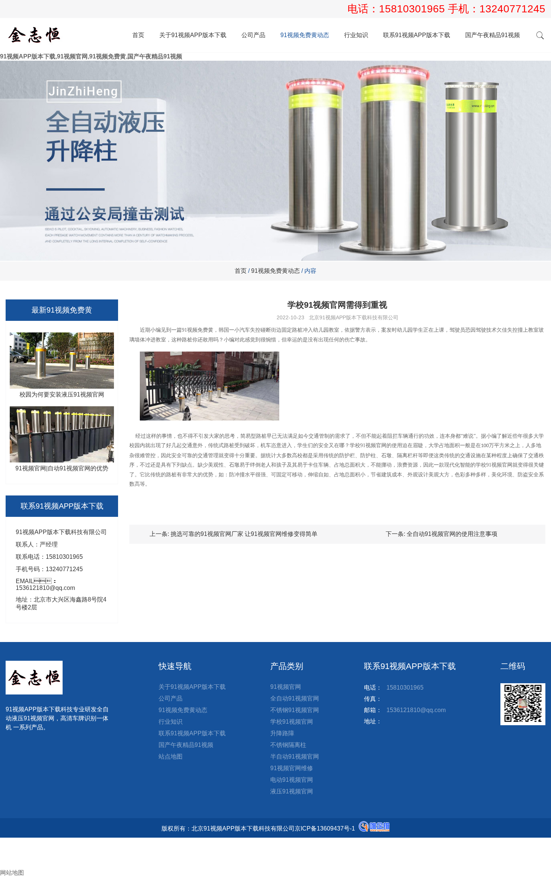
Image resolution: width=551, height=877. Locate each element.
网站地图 (12, 873)
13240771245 (512, 9)
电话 (6, 849)
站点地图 (171, 756)
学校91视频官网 (291, 721)
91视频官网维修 (291, 768)
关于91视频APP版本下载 (192, 35)
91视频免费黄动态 (304, 35)
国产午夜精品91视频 (492, 35)
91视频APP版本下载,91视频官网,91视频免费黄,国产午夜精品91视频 (91, 56)
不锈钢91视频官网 (294, 710)
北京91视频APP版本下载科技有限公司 (353, 317)
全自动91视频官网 (294, 698)
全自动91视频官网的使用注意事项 (452, 534)
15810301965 (413, 9)
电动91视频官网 (291, 780)
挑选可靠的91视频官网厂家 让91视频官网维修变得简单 (244, 534)
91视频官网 (285, 687)
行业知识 (356, 35)
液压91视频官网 (291, 791)
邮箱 (12, 857)
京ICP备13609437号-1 (325, 828)
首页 (138, 35)
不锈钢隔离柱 (288, 745)
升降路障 (282, 733)
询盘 (12, 865)
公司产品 (253, 35)
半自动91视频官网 (294, 756)
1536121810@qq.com (416, 710)
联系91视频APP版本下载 (416, 35)
